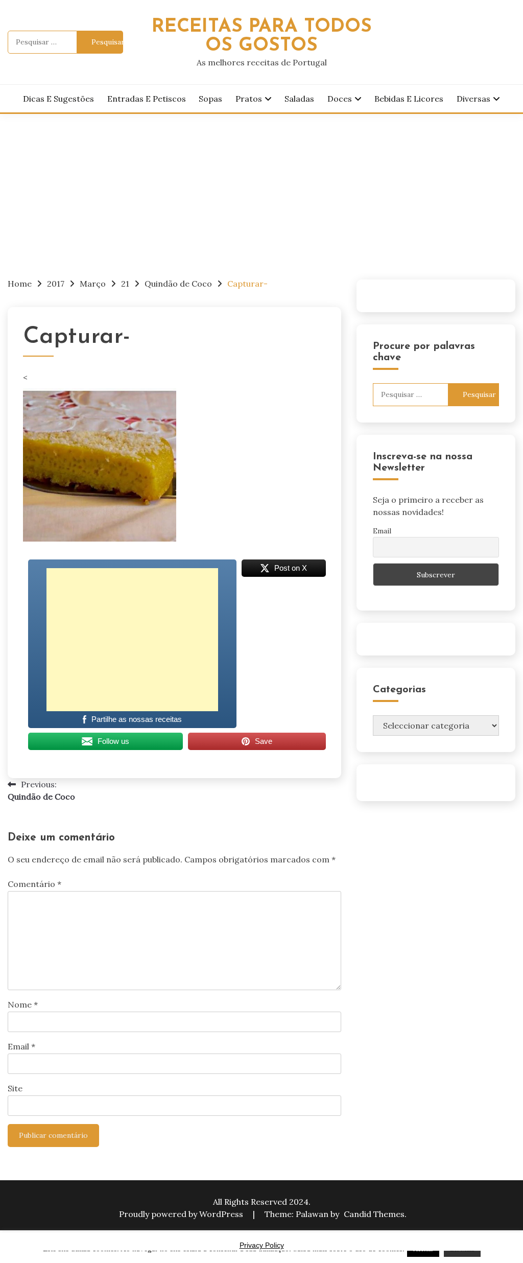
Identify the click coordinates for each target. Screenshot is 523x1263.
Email (21, 1046)
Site (15, 1088)
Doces (339, 98)
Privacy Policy (262, 1245)
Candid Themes (374, 1214)
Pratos (248, 98)
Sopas (210, 98)
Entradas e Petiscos (146, 98)
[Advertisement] (261, 190)
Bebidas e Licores (408, 98)
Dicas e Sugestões (58, 98)
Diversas (473, 98)
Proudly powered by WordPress (182, 1214)
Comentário (34, 884)
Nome (23, 1004)
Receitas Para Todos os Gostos (262, 36)
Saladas (299, 98)
